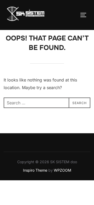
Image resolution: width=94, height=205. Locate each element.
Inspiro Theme (35, 170)
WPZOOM (62, 170)
